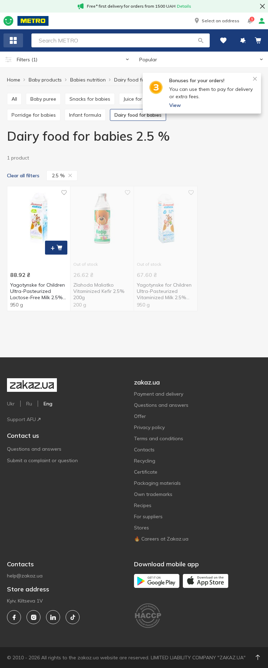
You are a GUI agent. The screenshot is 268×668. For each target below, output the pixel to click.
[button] (216, 21)
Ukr (11, 404)
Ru (29, 404)
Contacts (144, 449)
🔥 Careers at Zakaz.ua (161, 539)
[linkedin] (53, 617)
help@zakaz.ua (25, 576)
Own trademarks (153, 494)
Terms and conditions (158, 438)
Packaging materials (157, 483)
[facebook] (14, 617)
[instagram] (33, 617)
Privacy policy (149, 427)
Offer (140, 416)
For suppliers (148, 516)
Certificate (145, 472)
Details (184, 6)
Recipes (142, 505)
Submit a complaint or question (42, 460)
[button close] (262, 6)
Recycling (144, 461)
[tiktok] (73, 617)
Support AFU (21, 419)
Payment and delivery (158, 394)
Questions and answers (34, 449)
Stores (141, 528)
